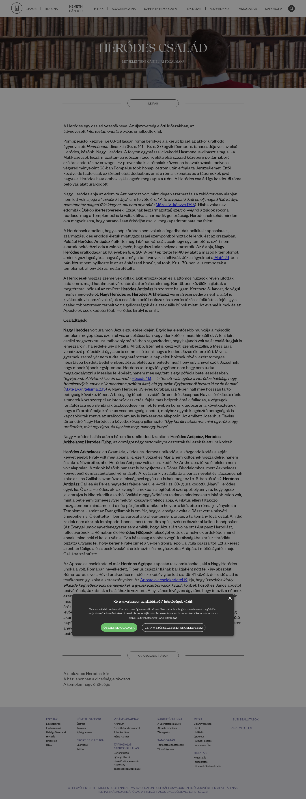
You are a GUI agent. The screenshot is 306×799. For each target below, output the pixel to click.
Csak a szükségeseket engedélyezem (174, 627)
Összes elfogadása (119, 627)
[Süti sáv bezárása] (230, 598)
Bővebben (171, 618)
